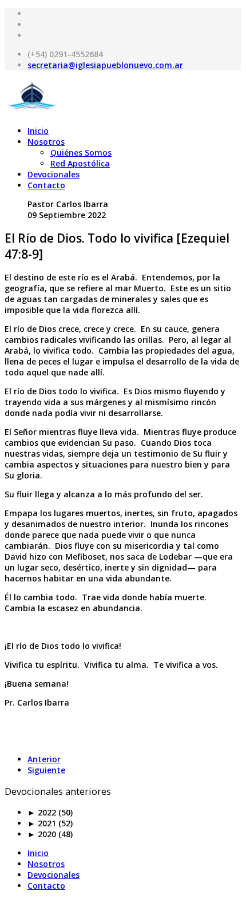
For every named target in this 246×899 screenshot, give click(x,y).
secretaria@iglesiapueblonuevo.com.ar (105, 65)
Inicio (38, 130)
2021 (41, 823)
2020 (41, 834)
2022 (41, 812)
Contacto (46, 185)
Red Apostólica (80, 163)
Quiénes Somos (81, 152)
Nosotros (46, 141)
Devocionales (53, 174)
